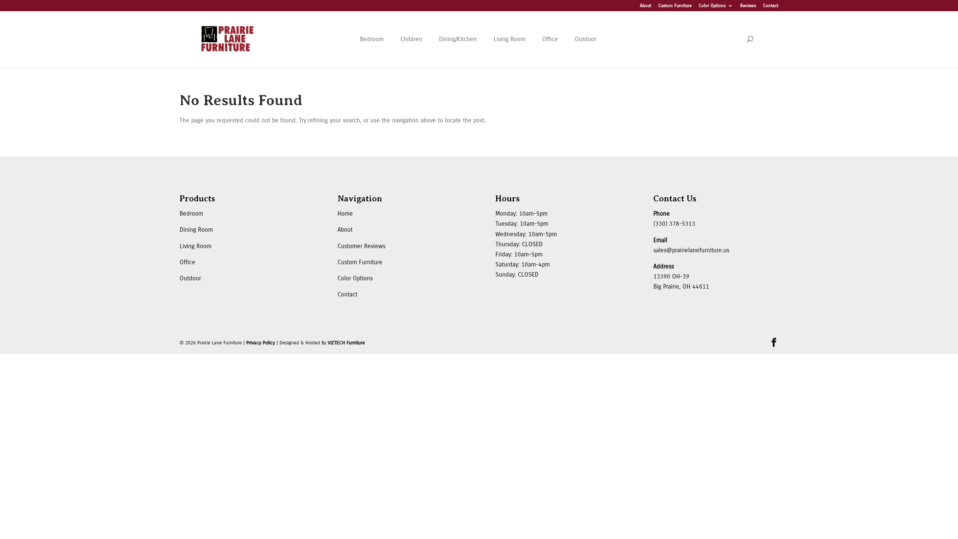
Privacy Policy (260, 343)
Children (411, 39)
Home (345, 213)
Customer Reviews (361, 246)
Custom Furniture (675, 5)
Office (550, 39)
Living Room (509, 39)
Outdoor (585, 39)
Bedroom (372, 39)
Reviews (748, 5)
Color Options (712, 5)
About (645, 5)
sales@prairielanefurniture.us (691, 250)
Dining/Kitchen (458, 39)
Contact (770, 5)
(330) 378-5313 (674, 223)
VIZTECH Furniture (346, 343)
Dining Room (196, 229)
